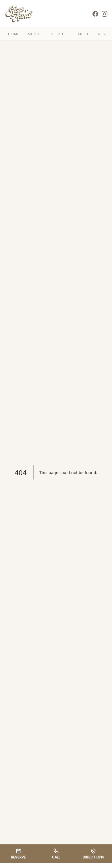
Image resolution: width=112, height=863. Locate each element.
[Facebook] (95, 14)
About (84, 34)
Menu (33, 34)
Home (14, 34)
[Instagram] (104, 14)
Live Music (58, 34)
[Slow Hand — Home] (19, 14)
